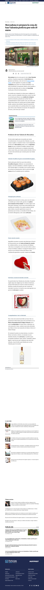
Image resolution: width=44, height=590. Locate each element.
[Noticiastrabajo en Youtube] (36, 585)
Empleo (6, 571)
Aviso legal (30, 577)
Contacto (30, 580)
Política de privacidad (32, 578)
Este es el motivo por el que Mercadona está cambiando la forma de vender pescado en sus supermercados (24, 126)
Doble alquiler (36, 0)
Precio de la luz (12, 0)
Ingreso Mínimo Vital (9, 580)
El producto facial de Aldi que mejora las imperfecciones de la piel (21, 42)
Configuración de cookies (33, 573)
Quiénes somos (31, 571)
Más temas (18, 578)
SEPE (17, 577)
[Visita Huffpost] (35, 2)
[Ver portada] (11, 3)
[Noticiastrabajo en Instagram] (33, 585)
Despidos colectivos (25, 0)
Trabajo (20, 0)
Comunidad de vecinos (20, 573)
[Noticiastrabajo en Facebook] (29, 585)
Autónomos (31, 0)
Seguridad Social (19, 575)
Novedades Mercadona (9, 369)
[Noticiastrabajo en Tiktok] (34, 585)
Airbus (17, 0)
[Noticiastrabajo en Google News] (38, 585)
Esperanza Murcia (12, 69)
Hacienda (7, 578)
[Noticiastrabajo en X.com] (31, 585)
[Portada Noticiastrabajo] (11, 561)
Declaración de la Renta (9, 575)
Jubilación (18, 571)
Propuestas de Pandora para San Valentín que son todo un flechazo (21, 44)
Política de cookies (31, 575)
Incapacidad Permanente (10, 577)
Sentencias (7, 573)
